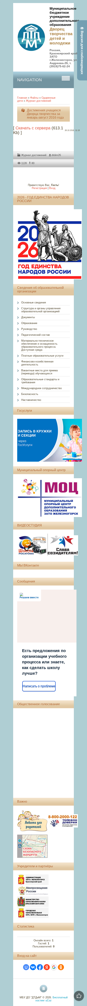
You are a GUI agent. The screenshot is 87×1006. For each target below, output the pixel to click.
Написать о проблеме (39, 686)
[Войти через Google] (54, 967)
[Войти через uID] (26, 967)
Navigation (29, 80)
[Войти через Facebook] (40, 967)
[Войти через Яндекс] (47, 967)
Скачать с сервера (33, 128)
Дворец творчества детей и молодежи (61, 36)
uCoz (49, 1000)
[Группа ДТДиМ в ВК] (43, 988)
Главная (22, 97)
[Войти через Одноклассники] (61, 967)
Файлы (34, 97)
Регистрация (39, 188)
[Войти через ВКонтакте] (33, 967)
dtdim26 (56, 155)
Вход (52, 188)
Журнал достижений (38, 100)
